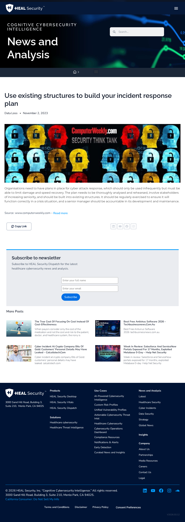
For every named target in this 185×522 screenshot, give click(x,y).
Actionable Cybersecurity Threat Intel (112, 416)
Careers (143, 466)
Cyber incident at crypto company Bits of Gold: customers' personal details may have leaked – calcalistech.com (61, 349)
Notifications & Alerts (106, 442)
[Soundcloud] (177, 490)
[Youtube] (120, 226)
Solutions (55, 417)
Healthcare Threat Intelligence (66, 427)
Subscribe (70, 297)
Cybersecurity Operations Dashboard (108, 430)
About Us (144, 449)
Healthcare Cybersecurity (108, 423)
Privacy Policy (100, 507)
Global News (146, 425)
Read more (60, 213)
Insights (143, 434)
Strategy (143, 419)
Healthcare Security (150, 402)
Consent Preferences (128, 507)
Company (144, 443)
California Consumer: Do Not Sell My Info (32, 499)
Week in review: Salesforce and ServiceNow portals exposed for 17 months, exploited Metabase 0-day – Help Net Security (150, 349)
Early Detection (102, 447)
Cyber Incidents (147, 408)
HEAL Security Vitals (62, 402)
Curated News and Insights (109, 452)
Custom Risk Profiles (106, 404)
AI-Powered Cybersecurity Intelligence (109, 397)
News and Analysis (150, 390)
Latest (142, 396)
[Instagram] (133, 226)
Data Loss (11, 113)
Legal (142, 478)
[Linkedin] (113, 226)
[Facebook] (127, 226)
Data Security (146, 414)
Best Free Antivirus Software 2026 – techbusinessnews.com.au (145, 323)
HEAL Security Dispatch (63, 408)
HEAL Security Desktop (63, 396)
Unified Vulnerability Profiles (110, 410)
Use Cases (100, 390)
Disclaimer (81, 507)
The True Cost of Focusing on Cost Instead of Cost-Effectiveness (62, 323)
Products (55, 390)
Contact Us (145, 472)
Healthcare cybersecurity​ (63, 422)
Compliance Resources (107, 437)
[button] (176, 8)
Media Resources (148, 460)
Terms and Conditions (56, 507)
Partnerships (146, 455)
